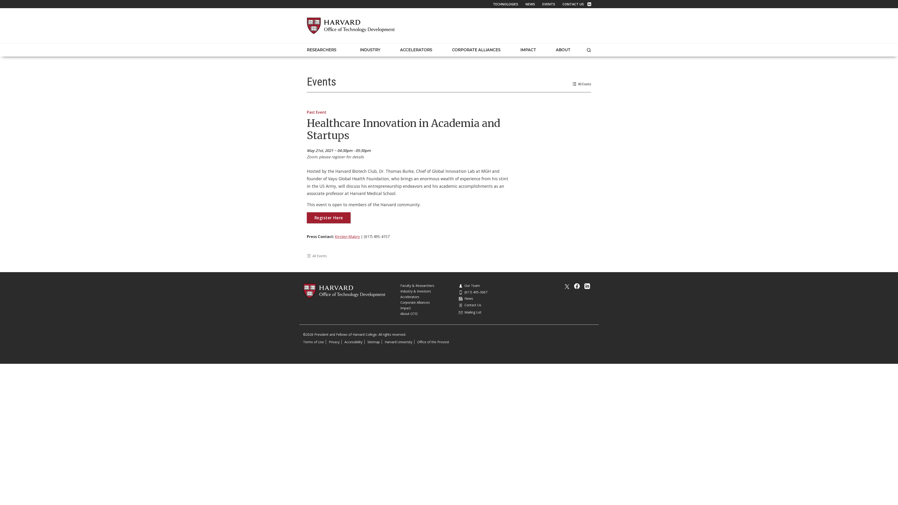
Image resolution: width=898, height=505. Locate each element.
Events (548, 4)
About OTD (409, 313)
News (530, 4)
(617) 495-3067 (475, 292)
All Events (584, 84)
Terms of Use (313, 342)
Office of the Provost (433, 342)
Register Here (328, 217)
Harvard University (398, 342)
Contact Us (573, 4)
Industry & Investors (415, 291)
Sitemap (373, 342)
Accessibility (353, 342)
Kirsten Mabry (347, 236)
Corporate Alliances (415, 302)
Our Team (472, 285)
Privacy (334, 342)
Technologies (505, 4)
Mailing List (473, 312)
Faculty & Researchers (417, 285)
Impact (405, 308)
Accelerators (409, 297)
